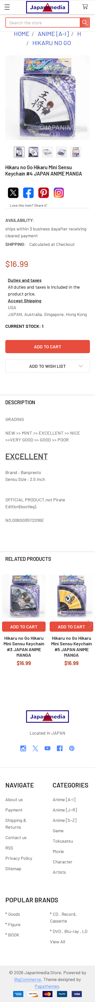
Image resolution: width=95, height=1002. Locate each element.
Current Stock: (24, 326)
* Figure (13, 924)
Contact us (16, 837)
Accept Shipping (24, 300)
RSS (9, 847)
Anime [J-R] (65, 810)
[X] (35, 748)
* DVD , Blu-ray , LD (68, 931)
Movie (58, 851)
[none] (47, 97)
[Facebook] (59, 748)
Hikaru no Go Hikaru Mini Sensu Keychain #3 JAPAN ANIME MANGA (24, 646)
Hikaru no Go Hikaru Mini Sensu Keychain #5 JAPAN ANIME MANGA (71, 646)
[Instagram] (23, 748)
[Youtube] (47, 748)
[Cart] (86, 7)
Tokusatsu (63, 841)
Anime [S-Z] (65, 820)
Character (62, 861)
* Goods (12, 914)
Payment (14, 810)
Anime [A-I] (64, 799)
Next (90, 624)
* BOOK (12, 934)
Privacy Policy (18, 858)
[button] (47, 366)
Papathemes (47, 986)
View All (57, 941)
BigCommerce (27, 979)
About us (14, 799)
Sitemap (13, 868)
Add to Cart (23, 626)
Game (58, 830)
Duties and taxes (25, 280)
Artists (59, 872)
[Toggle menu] (7, 7)
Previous (5, 624)
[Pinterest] (72, 748)
